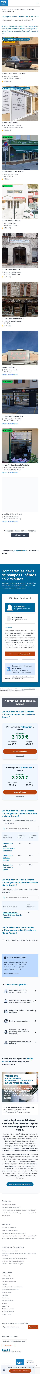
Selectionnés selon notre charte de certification (17, 20)
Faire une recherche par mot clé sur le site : (15, 1323)
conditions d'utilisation (6, 690)
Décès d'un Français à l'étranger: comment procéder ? (19, 1213)
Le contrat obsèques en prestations (13, 1261)
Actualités (5, 1295)
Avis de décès (6, 1215)
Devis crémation (20, 792)
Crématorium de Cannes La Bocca (8, 867)
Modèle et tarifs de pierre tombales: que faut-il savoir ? (19, 1238)
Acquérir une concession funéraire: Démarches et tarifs (19, 1236)
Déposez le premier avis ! (10, 374)
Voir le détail (26, 756)
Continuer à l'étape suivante (20, 654)
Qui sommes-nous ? (8, 1278)
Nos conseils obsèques (9, 1204)
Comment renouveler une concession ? (14, 1233)
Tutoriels (4, 1303)
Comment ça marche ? (9, 1281)
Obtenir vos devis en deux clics (20, 1184)
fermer (30, 1362)
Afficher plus (20, 535)
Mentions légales (7, 1292)
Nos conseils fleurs (7, 1300)
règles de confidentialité (28, 689)
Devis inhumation (20, 751)
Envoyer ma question (11, 973)
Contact (4, 1284)
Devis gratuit (8, 1345)
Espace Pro (5, 1306)
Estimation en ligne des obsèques (15, 1341)
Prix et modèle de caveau (10, 1230)
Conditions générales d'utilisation (12, 1287)
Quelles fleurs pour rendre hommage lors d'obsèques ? (19, 1210)
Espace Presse (6, 1314)
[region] (20, 852)
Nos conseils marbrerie (9, 1228)
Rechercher (33, 1327)
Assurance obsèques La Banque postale (14, 1258)
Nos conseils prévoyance (9, 1251)
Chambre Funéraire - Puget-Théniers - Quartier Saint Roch (12, 915)
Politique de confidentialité (10, 1289)
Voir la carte (34, 16)
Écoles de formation (8, 1311)
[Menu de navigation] (37, 3)
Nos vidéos (5, 1298)
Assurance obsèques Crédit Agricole (13, 1264)
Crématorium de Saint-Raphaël (8, 857)
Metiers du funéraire (8, 1309)
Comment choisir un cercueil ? (11, 1207)
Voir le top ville (6, 1276)
